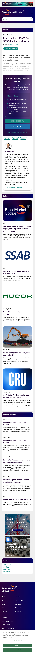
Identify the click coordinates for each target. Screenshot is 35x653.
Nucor (7, 138)
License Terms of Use (8, 628)
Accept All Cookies (17, 650)
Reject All (17, 645)
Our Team (6, 567)
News (3, 601)
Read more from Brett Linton (14, 188)
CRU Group (7, 569)
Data (3, 604)
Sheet (23, 138)
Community (5, 608)
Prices (15, 138)
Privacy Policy (6, 624)
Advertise (6, 571)
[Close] (32, 632)
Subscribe (5, 611)
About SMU (7, 565)
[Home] (16, 12)
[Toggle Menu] (31, 12)
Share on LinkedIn (11, 48)
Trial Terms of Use (7, 621)
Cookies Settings (17, 640)
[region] (17, 641)
